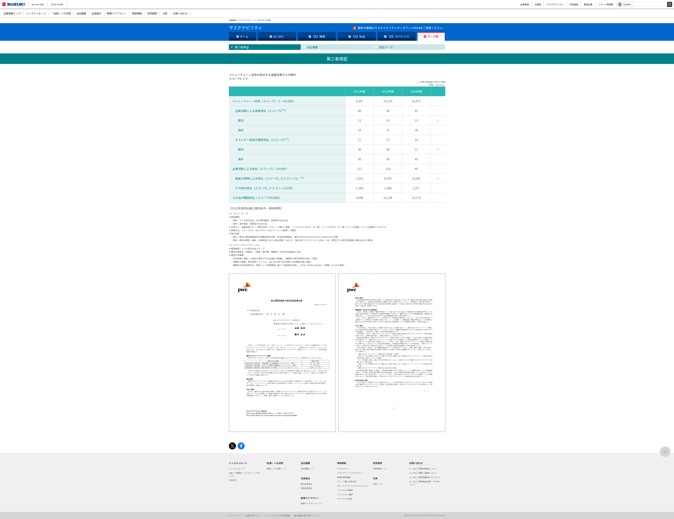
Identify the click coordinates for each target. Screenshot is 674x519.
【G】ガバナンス (398, 36)
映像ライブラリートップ (311, 503)
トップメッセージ (36, 13)
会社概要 (81, 13)
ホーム (244, 36)
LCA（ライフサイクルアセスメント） (353, 485)
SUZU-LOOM (57, 4)
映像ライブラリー (117, 13)
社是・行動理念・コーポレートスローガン (244, 474)
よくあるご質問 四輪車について (423, 468)
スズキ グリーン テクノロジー (349, 472)
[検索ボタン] (669, 4)
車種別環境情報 (344, 477)
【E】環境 (318, 36)
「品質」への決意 (61, 13)
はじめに (278, 36)
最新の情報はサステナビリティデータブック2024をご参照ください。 (401, 28)
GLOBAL (627, 4)
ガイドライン (343, 468)
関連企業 (588, 4)
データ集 (432, 36)
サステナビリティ (555, 4)
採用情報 (574, 4)
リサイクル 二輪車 (345, 494)
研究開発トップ (379, 468)
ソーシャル (276, 515)
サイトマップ (234, 515)
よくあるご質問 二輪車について (423, 472)
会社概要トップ (307, 468)
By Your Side (38, 4)
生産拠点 (96, 13)
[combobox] (654, 4)
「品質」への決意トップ (275, 468)
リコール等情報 (605, 4)
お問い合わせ (180, 13)
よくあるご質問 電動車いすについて (424, 477)
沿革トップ (378, 483)
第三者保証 (242, 47)
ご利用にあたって (252, 515)
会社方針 (233, 480)
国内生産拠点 (306, 483)
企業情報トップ (12, 13)
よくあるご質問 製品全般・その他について (424, 483)
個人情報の (306, 515)
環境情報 (137, 13)
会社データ (386, 47)
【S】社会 (358, 36)
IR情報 (538, 4)
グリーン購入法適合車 (346, 481)
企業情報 (524, 4)
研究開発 (152, 13)
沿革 (165, 13)
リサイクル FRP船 (344, 498)
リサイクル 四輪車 (345, 490)
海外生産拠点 (306, 488)
